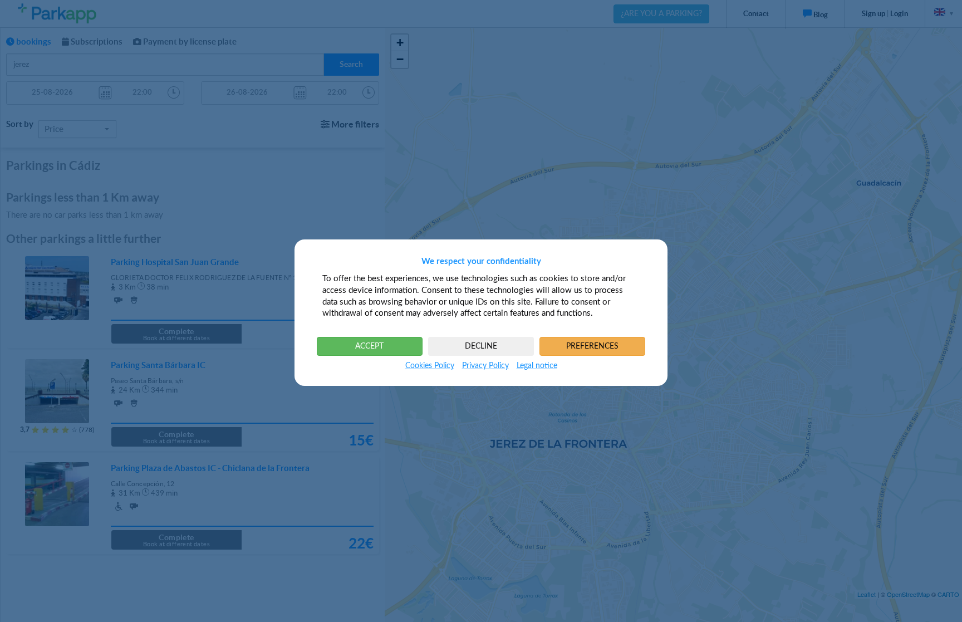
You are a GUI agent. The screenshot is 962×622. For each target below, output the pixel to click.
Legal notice (537, 366)
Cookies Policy (429, 366)
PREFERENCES (592, 346)
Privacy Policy (485, 366)
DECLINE (481, 346)
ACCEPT (369, 346)
